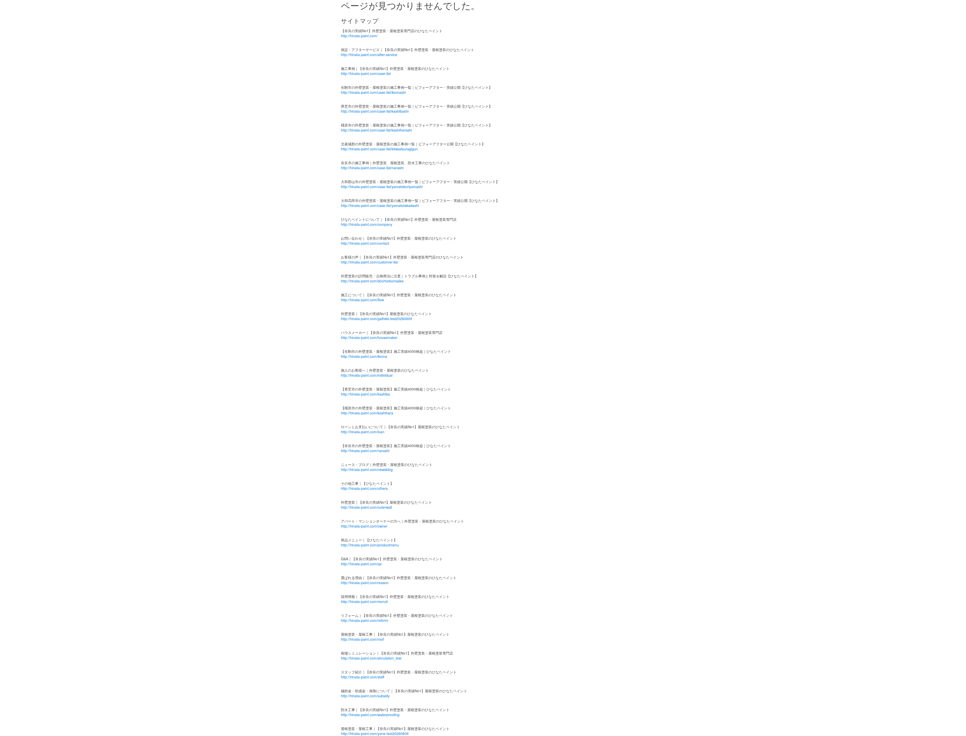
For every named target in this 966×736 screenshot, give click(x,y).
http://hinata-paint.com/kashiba (365, 394)
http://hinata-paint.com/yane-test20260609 (375, 733)
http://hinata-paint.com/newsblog (367, 469)
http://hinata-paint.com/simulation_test (371, 658)
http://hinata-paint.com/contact (365, 243)
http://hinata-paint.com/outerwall (366, 507)
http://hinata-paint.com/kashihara (367, 412)
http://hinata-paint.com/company (366, 224)
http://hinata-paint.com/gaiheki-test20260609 (376, 318)
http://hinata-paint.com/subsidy (365, 695)
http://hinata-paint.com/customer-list (369, 262)
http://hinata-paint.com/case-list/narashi (372, 167)
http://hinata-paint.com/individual (366, 375)
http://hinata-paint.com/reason (365, 582)
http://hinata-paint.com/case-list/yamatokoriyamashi (382, 186)
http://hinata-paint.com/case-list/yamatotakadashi (380, 205)
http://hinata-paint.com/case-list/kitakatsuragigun (379, 148)
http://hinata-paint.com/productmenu (370, 544)
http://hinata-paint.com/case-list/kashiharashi (376, 130)
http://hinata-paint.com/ (359, 35)
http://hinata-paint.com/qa (361, 563)
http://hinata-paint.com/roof (362, 639)
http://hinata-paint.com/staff (362, 676)
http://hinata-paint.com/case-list (366, 73)
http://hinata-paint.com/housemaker (369, 337)
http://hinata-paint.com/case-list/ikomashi (373, 92)
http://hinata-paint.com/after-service (369, 54)
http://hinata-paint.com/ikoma (364, 356)
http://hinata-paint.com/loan (362, 431)
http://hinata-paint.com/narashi (365, 450)
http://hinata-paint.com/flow (362, 299)
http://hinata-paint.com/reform (364, 620)
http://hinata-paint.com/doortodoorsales (372, 280)
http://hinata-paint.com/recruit (364, 601)
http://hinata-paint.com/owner (364, 526)
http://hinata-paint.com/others (364, 488)
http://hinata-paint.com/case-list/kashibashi (375, 111)
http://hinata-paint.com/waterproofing (370, 714)
